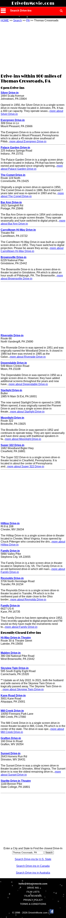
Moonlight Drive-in (12, 417)
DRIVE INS (33, 887)
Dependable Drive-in (14, 362)
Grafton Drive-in (11, 738)
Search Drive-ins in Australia (33, 872)
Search (17, 20)
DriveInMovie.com (33, 3)
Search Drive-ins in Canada (33, 866)
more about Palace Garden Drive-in (32, 167)
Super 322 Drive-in (12, 445)
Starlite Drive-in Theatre (16, 780)
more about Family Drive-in (21, 626)
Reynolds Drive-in (12, 578)
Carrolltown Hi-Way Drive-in (18, 229)
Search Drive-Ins (20, 10)
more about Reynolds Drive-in (28, 599)
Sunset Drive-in (10, 753)
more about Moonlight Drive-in (23, 439)
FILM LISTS (33, 891)
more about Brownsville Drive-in (32, 277)
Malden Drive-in (11, 652)
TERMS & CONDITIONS (33, 904)
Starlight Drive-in (11, 390)
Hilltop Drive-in (10, 523)
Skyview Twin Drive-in (15, 668)
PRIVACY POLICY (33, 900)
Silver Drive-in (10, 92)
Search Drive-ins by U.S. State (33, 859)
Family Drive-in (10, 550)
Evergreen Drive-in (13, 120)
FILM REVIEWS (33, 895)
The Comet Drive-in (13, 175)
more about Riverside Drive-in (28, 356)
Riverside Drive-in (12, 335)
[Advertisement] (33, 47)
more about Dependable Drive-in (28, 384)
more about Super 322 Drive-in (25, 466)
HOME (5, 20)
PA (28, 20)
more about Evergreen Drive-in (27, 141)
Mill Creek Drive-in (12, 710)
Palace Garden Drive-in (15, 147)
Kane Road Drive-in (13, 695)
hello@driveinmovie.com (33, 883)
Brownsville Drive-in (13, 257)
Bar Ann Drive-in (11, 202)
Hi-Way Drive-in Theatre (16, 637)
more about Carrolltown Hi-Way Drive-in (32, 250)
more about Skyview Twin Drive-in (23, 689)
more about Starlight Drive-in (27, 411)
